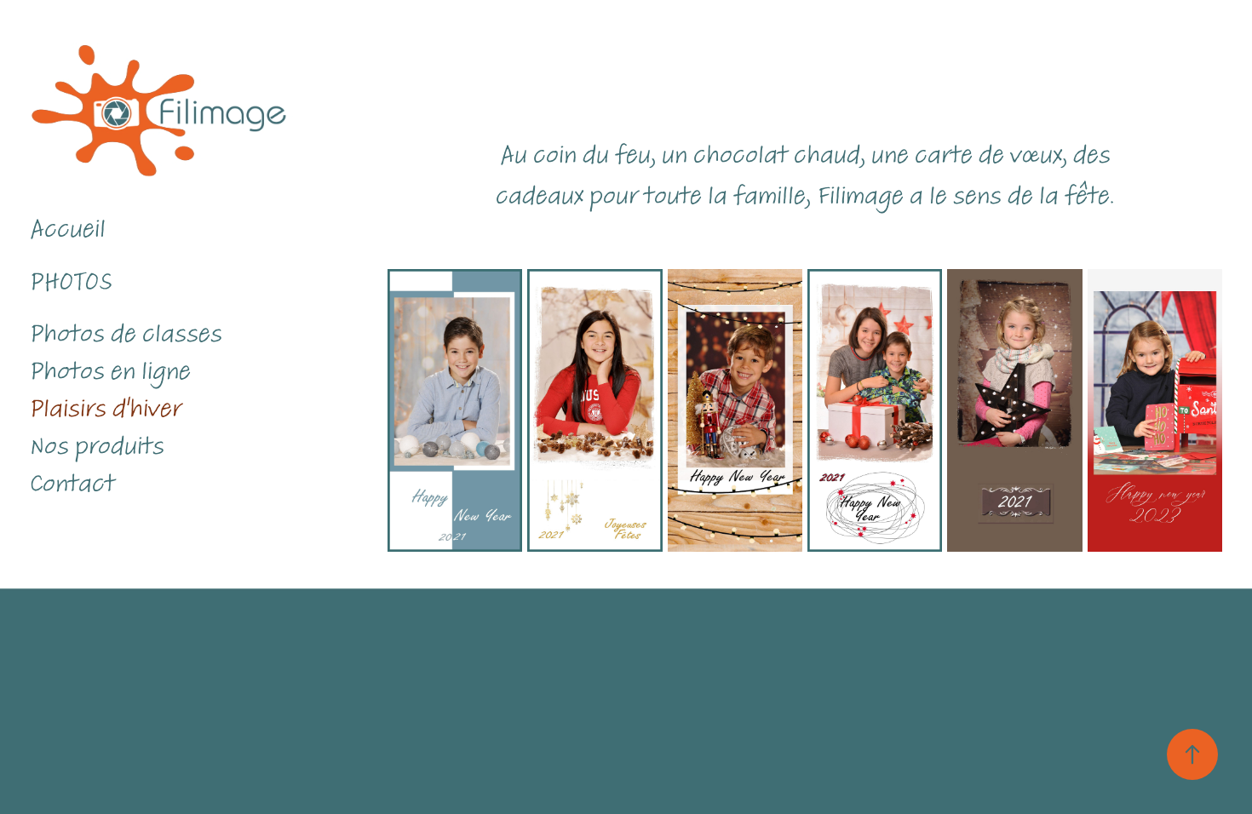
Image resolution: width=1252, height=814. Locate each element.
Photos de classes (126, 334)
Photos (71, 282)
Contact (72, 484)
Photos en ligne (110, 371)
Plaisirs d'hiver (105, 409)
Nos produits (97, 446)
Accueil (68, 229)
